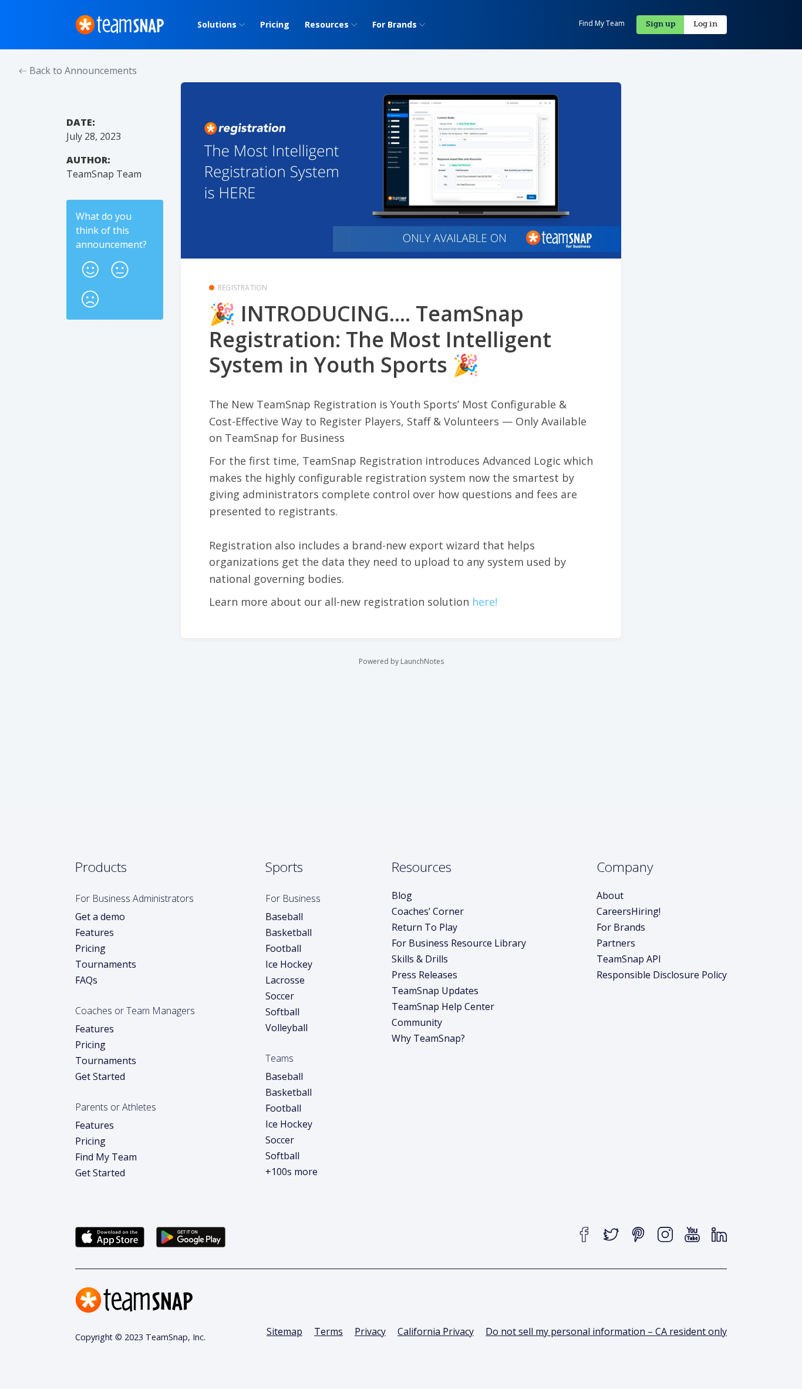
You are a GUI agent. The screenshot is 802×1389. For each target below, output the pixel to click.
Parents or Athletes (115, 1107)
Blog (402, 895)
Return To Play (424, 927)
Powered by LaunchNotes (401, 661)
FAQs (86, 980)
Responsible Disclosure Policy (662, 974)
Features (94, 932)
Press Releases (424, 974)
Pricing (90, 948)
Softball (282, 1011)
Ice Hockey (288, 964)
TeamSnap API (629, 958)
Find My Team (602, 23)
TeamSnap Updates (435, 990)
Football (283, 948)
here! (484, 602)
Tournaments (105, 964)
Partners (616, 943)
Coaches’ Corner (428, 911)
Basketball (288, 932)
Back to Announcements (82, 70)
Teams (279, 1058)
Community (417, 1022)
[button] (90, 266)
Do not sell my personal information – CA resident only (606, 1331)
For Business (293, 898)
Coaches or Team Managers (135, 1010)
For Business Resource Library (459, 943)
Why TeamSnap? (428, 1038)
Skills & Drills (420, 958)
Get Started (100, 1076)
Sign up (660, 23)
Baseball (284, 916)
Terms (328, 1331)
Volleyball (286, 1027)
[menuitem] (221, 24)
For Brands (621, 927)
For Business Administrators (134, 898)
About (610, 895)
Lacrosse (285, 980)
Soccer (279, 995)
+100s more (291, 1171)
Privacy (370, 1331)
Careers (629, 911)
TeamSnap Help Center (443, 1006)
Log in (705, 23)
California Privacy (435, 1331)
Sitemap (284, 1331)
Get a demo (100, 916)
